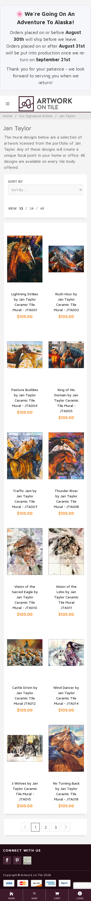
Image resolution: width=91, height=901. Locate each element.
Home (7, 116)
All (42, 208)
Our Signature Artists (36, 116)
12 (21, 208)
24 (32, 208)
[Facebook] (7, 860)
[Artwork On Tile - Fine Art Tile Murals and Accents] (45, 104)
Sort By (15, 181)
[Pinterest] (17, 860)
